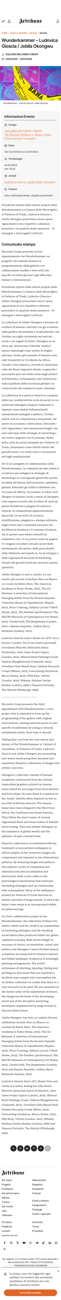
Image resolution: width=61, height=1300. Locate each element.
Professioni (7, 1188)
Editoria (5, 1197)
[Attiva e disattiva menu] (3, 21)
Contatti (6, 1230)
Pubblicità (7, 1226)
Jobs (4, 1210)
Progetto (6, 1184)
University (37, 1222)
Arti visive (7, 1180)
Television (7, 1215)
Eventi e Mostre (18, 33)
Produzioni (37, 1230)
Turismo (6, 1202)
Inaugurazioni (39, 1205)
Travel (35, 1226)
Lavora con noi (9, 1235)
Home (4, 33)
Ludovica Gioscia (15, 182)
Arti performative (10, 1193)
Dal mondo (7, 1206)
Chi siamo (7, 1222)
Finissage (37, 1209)
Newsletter (38, 1188)
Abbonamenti (39, 1180)
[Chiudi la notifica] (58, 1270)
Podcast (36, 1193)
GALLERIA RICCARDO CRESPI (21, 54)
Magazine (37, 1184)
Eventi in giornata (41, 1213)
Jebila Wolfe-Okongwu (41, 182)
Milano (33, 33)
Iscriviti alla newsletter (30, 1292)
